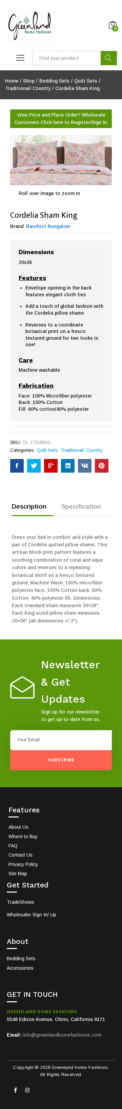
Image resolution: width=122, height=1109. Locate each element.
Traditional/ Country (81, 450)
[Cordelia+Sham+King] (34, 466)
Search (109, 58)
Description (29, 506)
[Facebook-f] (15, 1090)
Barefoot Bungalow (48, 226)
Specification (81, 506)
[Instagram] (27, 1090)
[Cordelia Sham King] (17, 466)
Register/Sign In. (89, 122)
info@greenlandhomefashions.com (61, 1035)
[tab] (32, 509)
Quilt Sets (47, 450)
